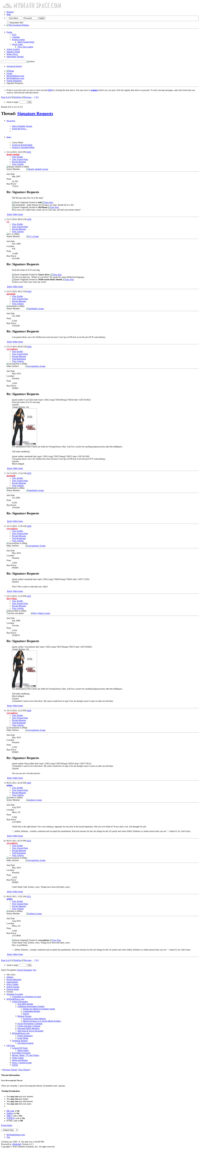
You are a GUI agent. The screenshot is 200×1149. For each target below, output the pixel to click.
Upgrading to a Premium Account (26, 996)
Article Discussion (20, 1001)
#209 (29, 783)
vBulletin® (16, 1144)
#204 (29, 346)
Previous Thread (10, 1070)
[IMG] (9, 1116)
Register (10, 12)
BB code (10, 1111)
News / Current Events (22, 1062)
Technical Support (20, 1040)
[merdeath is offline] (35, 308)
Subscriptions (12, 982)
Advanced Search (14, 66)
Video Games (18, 1058)
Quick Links (17, 44)
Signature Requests (35, 113)
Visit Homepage (19, 359)
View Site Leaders (25, 47)
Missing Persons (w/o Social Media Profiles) (42, 1021)
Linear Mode (17, 142)
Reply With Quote (15, 214)
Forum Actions (18, 39)
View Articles (18, 164)
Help (9, 14)
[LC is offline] (32, 236)
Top (34, 970)
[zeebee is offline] (34, 800)
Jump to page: (13, 102)
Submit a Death (13, 52)
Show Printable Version (22, 126)
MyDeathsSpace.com (16, 1135)
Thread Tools (11, 121)
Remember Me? (16, 22)
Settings (10, 977)
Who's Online (12, 984)
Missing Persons (24, 1016)
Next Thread (23, 1070)
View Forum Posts (20, 159)
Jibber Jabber (23, 1050)
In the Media (22, 1038)
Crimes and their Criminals (28, 1026)
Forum (9, 32)
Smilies (10, 1113)
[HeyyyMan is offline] (40, 613)
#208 (29, 710)
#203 (29, 291)
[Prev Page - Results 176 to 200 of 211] (26, 97)
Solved (26, 1014)
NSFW (15, 1065)
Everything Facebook (21, 1053)
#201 (29, 152)
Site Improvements (25, 1043)
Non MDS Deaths (25, 1004)
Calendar (16, 37)
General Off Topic (20, 1048)
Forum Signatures (14, 80)
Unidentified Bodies (31, 1011)
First (19, 97)
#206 (29, 526)
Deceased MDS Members (28, 1028)
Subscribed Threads (15, 56)
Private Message (19, 162)
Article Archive (13, 49)
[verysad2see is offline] (35, 366)
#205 (29, 473)
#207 (29, 596)
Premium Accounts (15, 994)
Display (9, 137)
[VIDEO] (11, 1118)
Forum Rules (6, 1125)
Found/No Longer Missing (34, 1018)
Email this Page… (19, 128)
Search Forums (13, 987)
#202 (29, 219)
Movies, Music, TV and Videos (25, 1055)
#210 (29, 841)
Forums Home (13, 989)
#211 (29, 896)
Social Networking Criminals (29, 1023)
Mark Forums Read (25, 42)
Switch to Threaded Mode (23, 147)
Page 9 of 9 (6, 97)
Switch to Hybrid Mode (22, 145)
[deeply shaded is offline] (37, 169)
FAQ (14, 34)
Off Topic (11, 1045)
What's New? (12, 54)
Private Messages (14, 979)
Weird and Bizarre (20, 1060)
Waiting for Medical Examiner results (39, 1009)
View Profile (17, 157)
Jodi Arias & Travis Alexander (30, 1031)
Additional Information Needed (30, 1006)
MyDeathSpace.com (15, 76)
